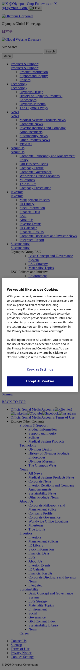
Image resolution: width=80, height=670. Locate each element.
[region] (40, 335)
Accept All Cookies (40, 381)
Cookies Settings (40, 369)
